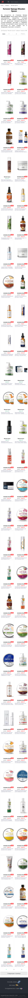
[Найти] (8, 1)
